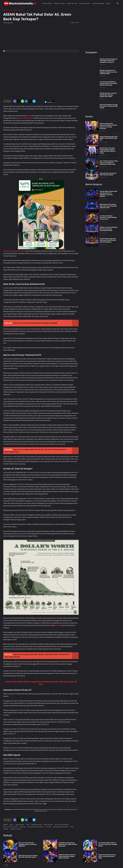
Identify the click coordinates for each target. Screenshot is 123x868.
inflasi (27, 824)
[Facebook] (14, 101)
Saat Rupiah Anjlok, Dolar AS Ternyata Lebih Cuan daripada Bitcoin (107, 844)
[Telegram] (34, 101)
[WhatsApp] (22, 101)
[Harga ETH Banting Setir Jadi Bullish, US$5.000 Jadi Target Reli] (91, 139)
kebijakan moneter (36, 824)
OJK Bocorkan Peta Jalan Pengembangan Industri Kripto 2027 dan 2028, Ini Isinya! (107, 150)
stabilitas (5, 829)
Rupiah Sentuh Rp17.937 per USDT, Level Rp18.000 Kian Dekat (107, 856)
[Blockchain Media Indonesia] (20, 3)
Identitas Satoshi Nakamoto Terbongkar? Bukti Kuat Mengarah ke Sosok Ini (108, 60)
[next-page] (7, 865)
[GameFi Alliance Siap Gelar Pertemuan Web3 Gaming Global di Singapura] (91, 241)
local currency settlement (62, 824)
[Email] (30, 101)
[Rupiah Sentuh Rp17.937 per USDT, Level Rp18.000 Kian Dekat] (90, 856)
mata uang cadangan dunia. (36, 826)
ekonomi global (20, 824)
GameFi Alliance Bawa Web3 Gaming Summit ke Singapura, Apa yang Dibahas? (108, 193)
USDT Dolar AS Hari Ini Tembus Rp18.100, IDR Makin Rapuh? (27, 856)
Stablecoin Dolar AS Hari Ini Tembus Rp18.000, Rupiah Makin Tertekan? (66, 856)
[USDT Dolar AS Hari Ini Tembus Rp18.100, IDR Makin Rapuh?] (10, 856)
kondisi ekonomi (48, 824)
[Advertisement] (61, 36)
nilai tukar (48, 826)
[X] (18, 101)
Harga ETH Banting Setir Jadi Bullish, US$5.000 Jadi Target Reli (108, 138)
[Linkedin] (26, 101)
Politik (72, 826)
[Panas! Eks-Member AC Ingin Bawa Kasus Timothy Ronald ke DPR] (91, 107)
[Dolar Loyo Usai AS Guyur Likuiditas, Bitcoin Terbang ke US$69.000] (10, 845)
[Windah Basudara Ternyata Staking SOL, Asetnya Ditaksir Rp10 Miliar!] (91, 96)
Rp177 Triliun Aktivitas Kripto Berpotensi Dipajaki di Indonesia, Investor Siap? (109, 162)
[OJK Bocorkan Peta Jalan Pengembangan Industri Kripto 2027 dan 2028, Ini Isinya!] (91, 150)
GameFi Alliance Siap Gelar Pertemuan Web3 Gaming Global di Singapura (108, 240)
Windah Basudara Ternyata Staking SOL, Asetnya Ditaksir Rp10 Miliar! (108, 94)
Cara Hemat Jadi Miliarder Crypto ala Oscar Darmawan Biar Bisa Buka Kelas (108, 83)
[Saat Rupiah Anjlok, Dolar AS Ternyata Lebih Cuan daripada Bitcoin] (90, 845)
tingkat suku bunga (15, 829)
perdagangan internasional (60, 826)
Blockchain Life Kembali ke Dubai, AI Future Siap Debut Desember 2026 (108, 205)
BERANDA (5, 10)
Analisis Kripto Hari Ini (15, 10)
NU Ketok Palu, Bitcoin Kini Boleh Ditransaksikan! (108, 174)
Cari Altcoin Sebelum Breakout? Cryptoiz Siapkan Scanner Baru (108, 217)
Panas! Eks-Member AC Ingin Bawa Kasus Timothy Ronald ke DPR (109, 106)
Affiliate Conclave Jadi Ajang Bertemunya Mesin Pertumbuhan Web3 (108, 228)
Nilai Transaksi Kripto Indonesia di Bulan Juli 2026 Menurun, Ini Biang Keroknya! (108, 126)
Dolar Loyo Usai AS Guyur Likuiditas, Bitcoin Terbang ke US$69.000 (27, 844)
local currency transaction (10, 826)
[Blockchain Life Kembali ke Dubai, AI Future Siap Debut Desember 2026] (91, 207)
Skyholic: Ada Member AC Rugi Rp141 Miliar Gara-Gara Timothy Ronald (108, 71)
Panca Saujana (8, 22)
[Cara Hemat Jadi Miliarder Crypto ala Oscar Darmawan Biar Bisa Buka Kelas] (91, 84)
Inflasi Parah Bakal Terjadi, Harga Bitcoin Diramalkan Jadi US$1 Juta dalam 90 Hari (40, 682)
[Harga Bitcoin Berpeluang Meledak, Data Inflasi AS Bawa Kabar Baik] (50, 845)
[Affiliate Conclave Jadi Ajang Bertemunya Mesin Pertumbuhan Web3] (91, 230)
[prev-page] (4, 865)
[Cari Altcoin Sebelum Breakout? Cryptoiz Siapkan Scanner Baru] (91, 218)
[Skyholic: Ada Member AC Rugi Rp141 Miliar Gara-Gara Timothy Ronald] (91, 73)
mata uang (23, 826)
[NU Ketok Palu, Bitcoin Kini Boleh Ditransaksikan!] (91, 175)
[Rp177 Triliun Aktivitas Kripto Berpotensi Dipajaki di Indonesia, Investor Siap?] (91, 163)
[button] (118, 4)
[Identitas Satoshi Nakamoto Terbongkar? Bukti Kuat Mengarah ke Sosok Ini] (91, 61)
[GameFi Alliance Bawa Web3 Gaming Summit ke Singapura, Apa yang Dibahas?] (91, 194)
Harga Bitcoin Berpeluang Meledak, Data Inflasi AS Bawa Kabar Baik (67, 844)
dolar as (11, 824)
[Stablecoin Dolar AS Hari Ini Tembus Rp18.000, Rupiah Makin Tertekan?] (50, 856)
